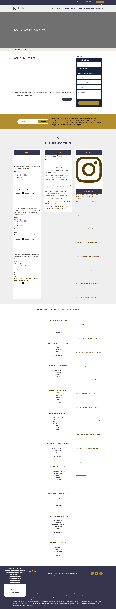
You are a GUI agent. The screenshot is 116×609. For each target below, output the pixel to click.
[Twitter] (99, 4)
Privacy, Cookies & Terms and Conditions (35, 605)
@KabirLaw (59, 167)
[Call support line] (58, 433)
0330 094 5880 (86, 2)
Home (15, 49)
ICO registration (26, 603)
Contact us (100, 2)
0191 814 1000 (58, 532)
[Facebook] (97, 4)
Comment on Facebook (29, 193)
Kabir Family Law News (24, 58)
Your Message (79, 56)
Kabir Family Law (53, 167)
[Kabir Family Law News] (42, 75)
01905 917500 (58, 505)
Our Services (57, 573)
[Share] (14, 184)
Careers (73, 8)
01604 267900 (58, 456)
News (80, 8)
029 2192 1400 (58, 380)
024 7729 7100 (58, 332)
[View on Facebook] (14, 182)
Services (66, 8)
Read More (68, 99)
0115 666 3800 (58, 355)
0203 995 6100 (58, 483)
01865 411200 (58, 403)
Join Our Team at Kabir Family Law (69, 573)
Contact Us (99, 8)
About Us (50, 573)
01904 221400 (58, 559)
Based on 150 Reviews (34, 573)
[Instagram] (101, 4)
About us (58, 8)
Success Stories (89, 8)
